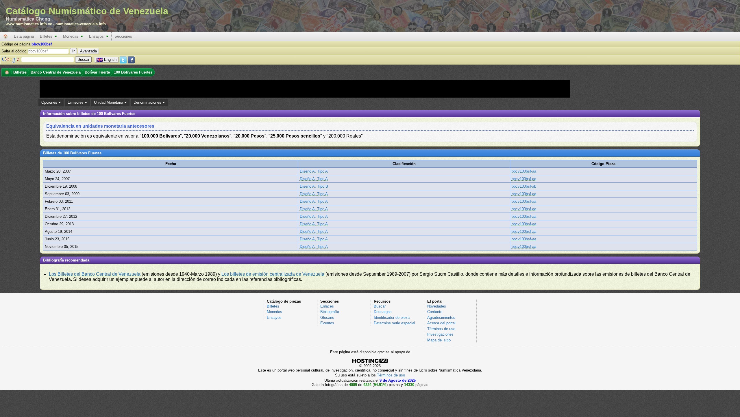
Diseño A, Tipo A (314, 171)
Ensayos (97, 36)
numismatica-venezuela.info (81, 24)
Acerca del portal (441, 323)
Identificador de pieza (392, 317)
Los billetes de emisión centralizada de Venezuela (272, 274)
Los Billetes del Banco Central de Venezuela (94, 274)
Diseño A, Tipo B (314, 186)
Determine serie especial (394, 323)
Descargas (383, 312)
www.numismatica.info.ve (29, 24)
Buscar (380, 306)
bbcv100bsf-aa (524, 171)
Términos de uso (441, 329)
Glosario (327, 317)
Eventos (327, 323)
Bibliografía (329, 312)
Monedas (72, 36)
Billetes (47, 36)
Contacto (434, 312)
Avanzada (88, 51)
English (110, 59)
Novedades (436, 306)
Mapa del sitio (439, 340)
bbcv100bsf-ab (524, 186)
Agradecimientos (441, 317)
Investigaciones (440, 334)
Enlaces (327, 306)
